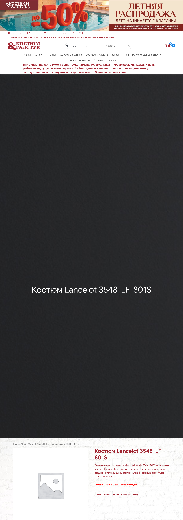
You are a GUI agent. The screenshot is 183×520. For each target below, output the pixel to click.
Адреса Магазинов (71, 54)
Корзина (112, 60)
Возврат (116, 54)
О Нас (53, 54)
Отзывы (98, 60)
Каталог (39, 54)
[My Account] (166, 45)
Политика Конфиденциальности (142, 54)
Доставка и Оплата (96, 54)
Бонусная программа (79, 60)
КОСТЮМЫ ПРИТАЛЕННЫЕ (35, 444)
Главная (26, 54)
